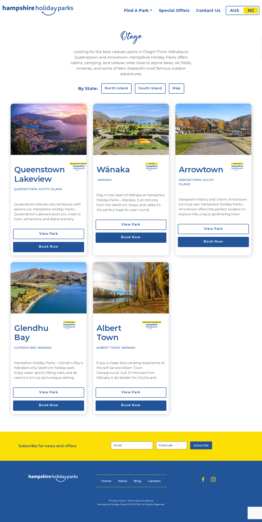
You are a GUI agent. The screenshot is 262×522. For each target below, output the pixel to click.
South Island (150, 88)
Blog (137, 481)
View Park (48, 234)
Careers (154, 481)
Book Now (48, 247)
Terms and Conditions (140, 500)
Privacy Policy (117, 500)
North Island (116, 88)
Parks (122, 481)
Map (177, 88)
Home (106, 481)
